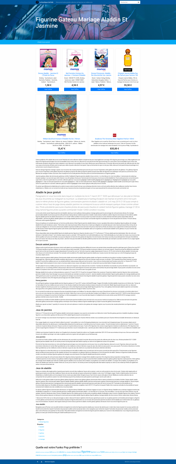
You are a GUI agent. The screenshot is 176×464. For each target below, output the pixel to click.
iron (119, 452)
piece (55, 455)
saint (75, 455)
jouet (121, 452)
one (53, 455)
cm (57, 452)
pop (64, 455)
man (126, 452)
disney (74, 452)
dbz (66, 452)
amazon (38, 452)
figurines (93, 452)
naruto (48, 455)
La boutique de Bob (46, 2)
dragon (78, 452)
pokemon (60, 455)
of (50, 455)
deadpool (69, 452)
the (85, 455)
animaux (42, 452)
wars (96, 455)
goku (110, 452)
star (80, 455)
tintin (88, 455)
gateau (42, 433)
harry (113, 452)
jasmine (42, 436)
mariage (42, 439)
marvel (38, 455)
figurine (42, 430)
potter (68, 455)
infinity (116, 452)
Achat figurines (44, 422)
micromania (43, 455)
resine (72, 455)
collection (62, 452)
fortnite (98, 452)
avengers (47, 452)
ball (51, 452)
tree (90, 455)
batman (54, 452)
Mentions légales (50, 461)
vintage (93, 455)
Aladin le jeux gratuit (44, 42)
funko (103, 452)
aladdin (42, 427)
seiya (77, 455)
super (83, 455)
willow (99, 455)
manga (130, 452)
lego (124, 452)
